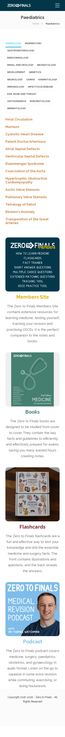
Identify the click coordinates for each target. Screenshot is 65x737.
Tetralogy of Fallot (20, 204)
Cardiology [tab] (13, 43)
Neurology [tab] (15, 79)
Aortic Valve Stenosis (22, 190)
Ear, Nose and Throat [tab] (21, 94)
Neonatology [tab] (46, 65)
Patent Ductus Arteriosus (25, 141)
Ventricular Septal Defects (27, 156)
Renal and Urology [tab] (20, 65)
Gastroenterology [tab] (20, 50)
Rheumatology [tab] (40, 101)
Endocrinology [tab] (18, 57)
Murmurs (12, 127)
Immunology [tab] (15, 86)
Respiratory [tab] (33, 43)
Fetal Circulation (18, 119)
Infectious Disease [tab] (40, 86)
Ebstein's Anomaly (20, 212)
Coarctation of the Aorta (25, 171)
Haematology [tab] (47, 79)
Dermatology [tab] (16, 108)
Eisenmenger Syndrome (24, 164)
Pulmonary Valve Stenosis (26, 197)
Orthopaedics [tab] (16, 101)
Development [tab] (16, 72)
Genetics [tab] (35, 72)
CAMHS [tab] (30, 79)
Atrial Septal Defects (22, 149)
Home (35, 23)
